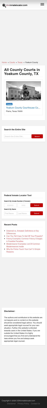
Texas (20, 62)
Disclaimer (11, 403)
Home (4, 62)
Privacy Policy (23, 403)
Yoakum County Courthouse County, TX (26, 107)
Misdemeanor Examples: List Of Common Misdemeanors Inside (23, 245)
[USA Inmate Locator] (14, 6)
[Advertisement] (23, 34)
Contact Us (35, 403)
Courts (12, 62)
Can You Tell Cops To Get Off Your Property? (24, 236)
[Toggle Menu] (42, 4)
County (9, 104)
